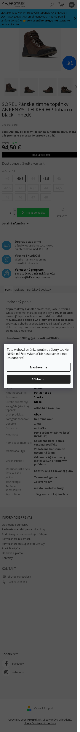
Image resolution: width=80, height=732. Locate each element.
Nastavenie (38, 367)
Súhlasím (38, 379)
